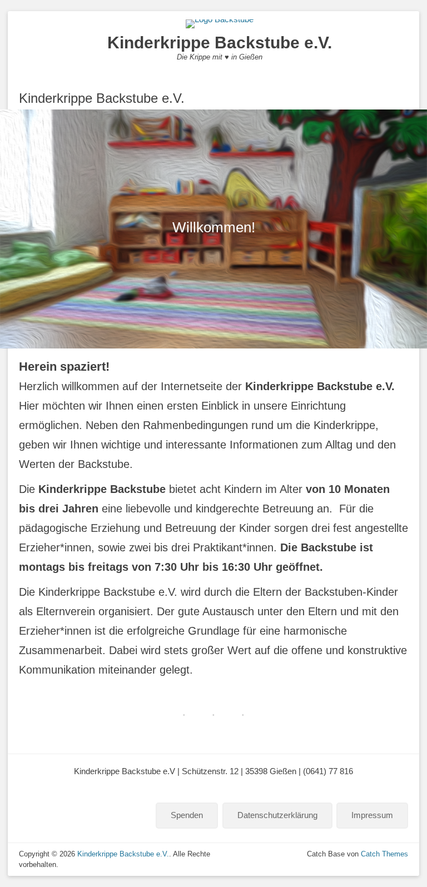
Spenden (187, 815)
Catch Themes (384, 854)
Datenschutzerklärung (277, 815)
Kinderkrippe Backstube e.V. (219, 42)
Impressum (372, 815)
